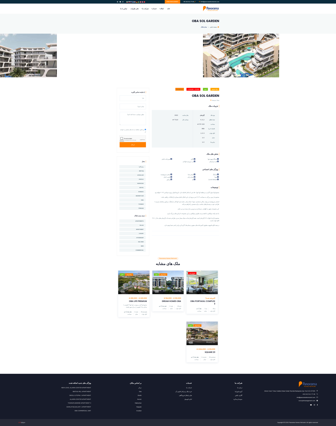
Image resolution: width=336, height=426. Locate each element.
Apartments (139, 221)
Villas (142, 225)
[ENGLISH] (142, 2)
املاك (162, 9)
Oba (142, 200)
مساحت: (212, 124)
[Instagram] (117, 2)
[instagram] (314, 405)
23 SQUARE (210, 352)
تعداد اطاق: (212, 120)
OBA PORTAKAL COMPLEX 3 (202, 302)
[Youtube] (120, 2)
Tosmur (141, 204)
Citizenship (140, 238)
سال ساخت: (185, 115)
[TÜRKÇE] (144, 2)
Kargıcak (140, 183)
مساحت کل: (185, 120)
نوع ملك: (212, 115)
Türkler (141, 208)
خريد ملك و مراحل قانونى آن (183, 392)
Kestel (141, 187)
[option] (168, 57)
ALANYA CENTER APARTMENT (80, 399)
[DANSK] (140, 2)
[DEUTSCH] (137, 2)
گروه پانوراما (238, 392)
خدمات (154, 9)
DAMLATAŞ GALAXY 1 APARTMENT (78, 407)
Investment (140, 229)
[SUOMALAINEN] (133, 2)
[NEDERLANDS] (135, 2)
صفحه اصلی (213, 27)
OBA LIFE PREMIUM (138, 301)
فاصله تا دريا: (211, 129)
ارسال (133, 145)
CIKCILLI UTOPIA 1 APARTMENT (80, 395)
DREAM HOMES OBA (171, 301)
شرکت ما (145, 9)
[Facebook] (122, 2)
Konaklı (141, 192)
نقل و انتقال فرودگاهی (185, 395)
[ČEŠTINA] (129, 2)
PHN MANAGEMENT (172, 2)
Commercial (140, 250)
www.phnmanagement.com (307, 401)
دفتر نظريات (135, 9)
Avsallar (140, 175)
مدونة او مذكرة (238, 399)
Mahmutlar (140, 196)
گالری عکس (238, 395)
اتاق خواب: (212, 133)
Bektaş (141, 171)
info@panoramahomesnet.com (209, 2)
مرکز (139, 388)
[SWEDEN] (138, 2)
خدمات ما (189, 388)
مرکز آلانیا (141, 167)
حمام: (213, 138)
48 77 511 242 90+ (188, 2)
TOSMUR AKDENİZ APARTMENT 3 (79, 403)
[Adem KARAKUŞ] (22, 422)
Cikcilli (141, 179)
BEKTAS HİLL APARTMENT (82, 392)
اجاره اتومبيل (188, 399)
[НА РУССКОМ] (131, 2)
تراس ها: (212, 142)
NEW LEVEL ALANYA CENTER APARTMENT (76, 388)
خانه (168, 9)
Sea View (141, 242)
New (142, 246)
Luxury (141, 233)
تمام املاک (204, 27)
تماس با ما (123, 9)
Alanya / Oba (215, 100)
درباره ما (239, 388)
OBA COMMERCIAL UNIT (83, 411)
